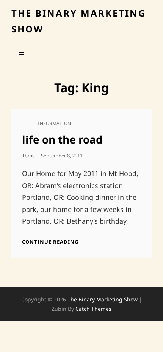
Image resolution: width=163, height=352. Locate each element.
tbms (28, 155)
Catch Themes (93, 308)
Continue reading (50, 241)
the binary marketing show (102, 299)
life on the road (62, 139)
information (54, 123)
